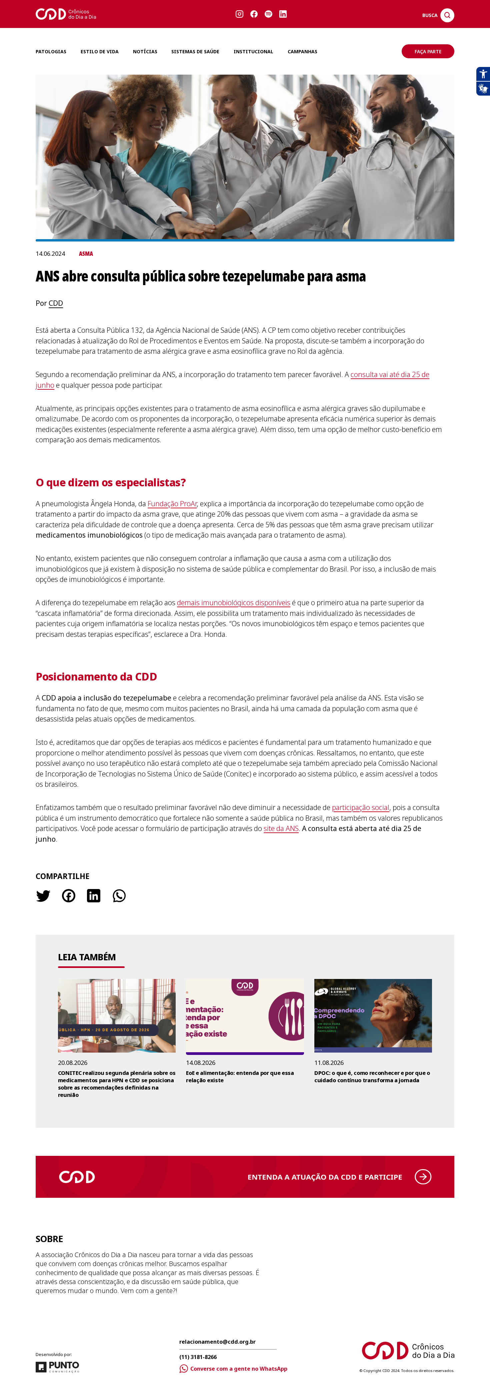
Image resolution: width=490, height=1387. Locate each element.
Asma (86, 253)
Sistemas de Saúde (195, 51)
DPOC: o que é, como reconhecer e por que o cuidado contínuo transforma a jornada (372, 1076)
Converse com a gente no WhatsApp (238, 1368)
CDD (56, 303)
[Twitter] (43, 895)
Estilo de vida (100, 51)
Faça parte (428, 51)
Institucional (253, 51)
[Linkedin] (93, 895)
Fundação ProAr (172, 503)
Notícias (145, 51)
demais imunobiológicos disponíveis (233, 602)
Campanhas (302, 51)
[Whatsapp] (118, 895)
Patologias (51, 51)
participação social (360, 807)
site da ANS (281, 828)
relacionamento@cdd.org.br (217, 1342)
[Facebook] (68, 895)
